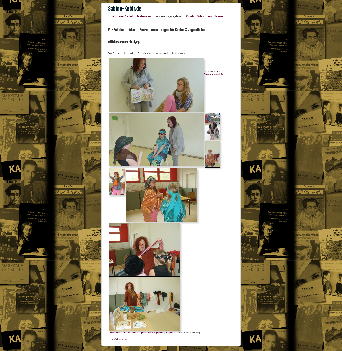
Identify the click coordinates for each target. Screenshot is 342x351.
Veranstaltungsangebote (168, 16)
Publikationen (144, 16)
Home (111, 16)
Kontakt (190, 16)
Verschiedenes (215, 16)
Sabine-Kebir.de (121, 339)
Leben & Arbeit (125, 16)
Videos (201, 16)
